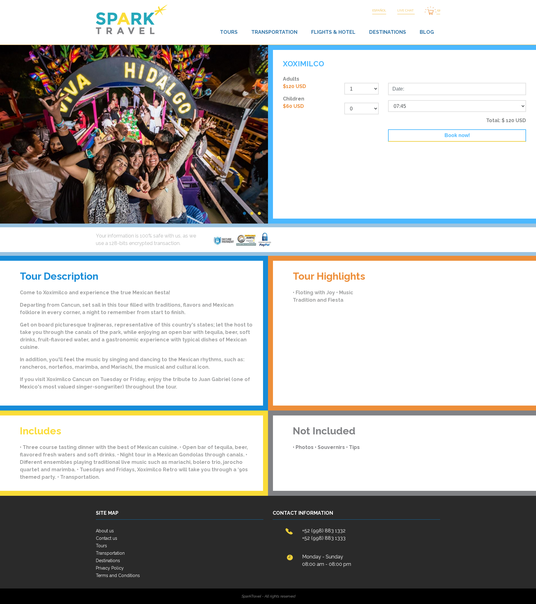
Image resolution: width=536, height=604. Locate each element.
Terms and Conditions (118, 575)
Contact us (106, 538)
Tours (229, 32)
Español (379, 10)
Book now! (457, 135)
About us (105, 530)
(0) (438, 10)
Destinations (387, 32)
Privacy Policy (110, 568)
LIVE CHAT (406, 10)
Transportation (274, 32)
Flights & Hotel (333, 32)
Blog (427, 32)
